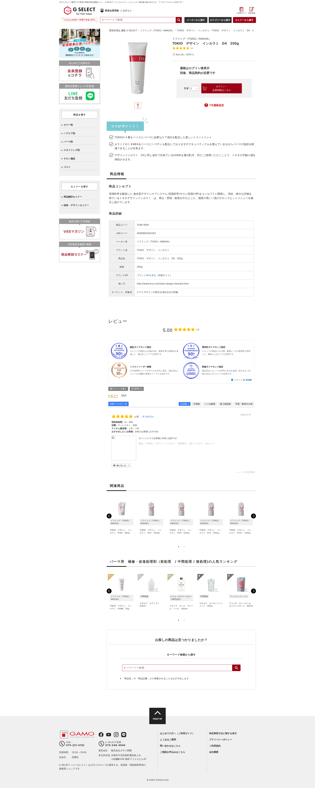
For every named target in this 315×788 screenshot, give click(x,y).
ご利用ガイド (241, 13)
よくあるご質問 (168, 739)
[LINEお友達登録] (79, 102)
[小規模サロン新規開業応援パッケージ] (79, 57)
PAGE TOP (157, 719)
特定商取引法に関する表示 (223, 733)
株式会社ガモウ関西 (121, 750)
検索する (179, 20)
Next (253, 516)
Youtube (108, 734)
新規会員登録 (112, 10)
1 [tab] (178, 550)
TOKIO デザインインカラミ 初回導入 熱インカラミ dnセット (180, 443)
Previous (109, 516)
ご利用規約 (215, 745)
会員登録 (251, 13)
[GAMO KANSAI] (77, 737)
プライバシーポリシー (220, 739)
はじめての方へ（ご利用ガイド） (177, 733)
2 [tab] (184, 550)
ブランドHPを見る (146, 275)
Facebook (101, 734)
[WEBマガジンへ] (79, 237)
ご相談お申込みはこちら (172, 751)
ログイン (127, 10)
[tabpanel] (138, 68)
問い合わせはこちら (170, 745)
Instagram (116, 734)
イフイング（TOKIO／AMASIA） (191, 38)
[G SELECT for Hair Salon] (79, 10)
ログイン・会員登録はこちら (221, 88)
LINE (123, 734)
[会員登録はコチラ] (79, 79)
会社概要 (213, 751)
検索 (236, 668)
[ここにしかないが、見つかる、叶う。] (79, 19)
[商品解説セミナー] (79, 260)
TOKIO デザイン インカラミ (153, 250)
